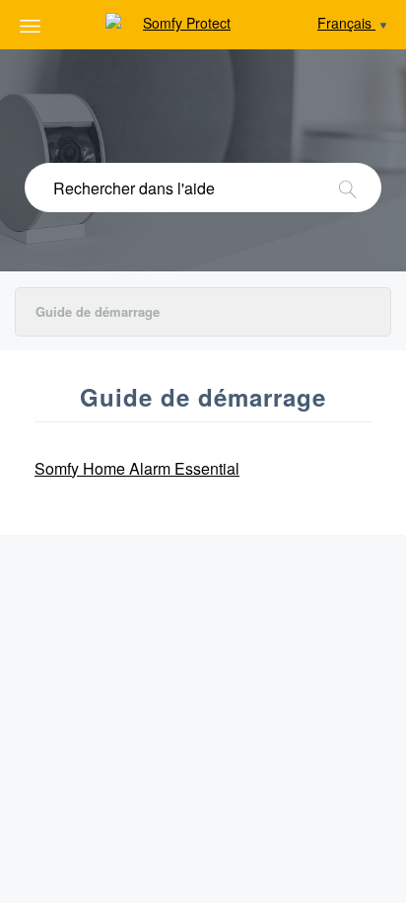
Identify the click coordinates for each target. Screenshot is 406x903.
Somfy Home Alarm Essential (136, 468)
